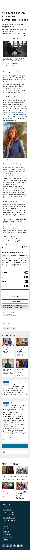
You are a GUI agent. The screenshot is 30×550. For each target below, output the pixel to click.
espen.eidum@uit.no (7, 314)
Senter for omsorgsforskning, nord (13, 116)
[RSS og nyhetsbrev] (21, 545)
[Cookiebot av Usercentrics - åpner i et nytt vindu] (22, 247)
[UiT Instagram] (7, 545)
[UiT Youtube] (14, 545)
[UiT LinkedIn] (18, 545)
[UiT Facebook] (3, 545)
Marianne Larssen (18, 112)
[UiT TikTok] (11, 545)
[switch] (26, 277)
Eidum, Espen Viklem (8, 312)
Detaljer (24, 292)
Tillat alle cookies (15, 296)
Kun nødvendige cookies (15, 301)
